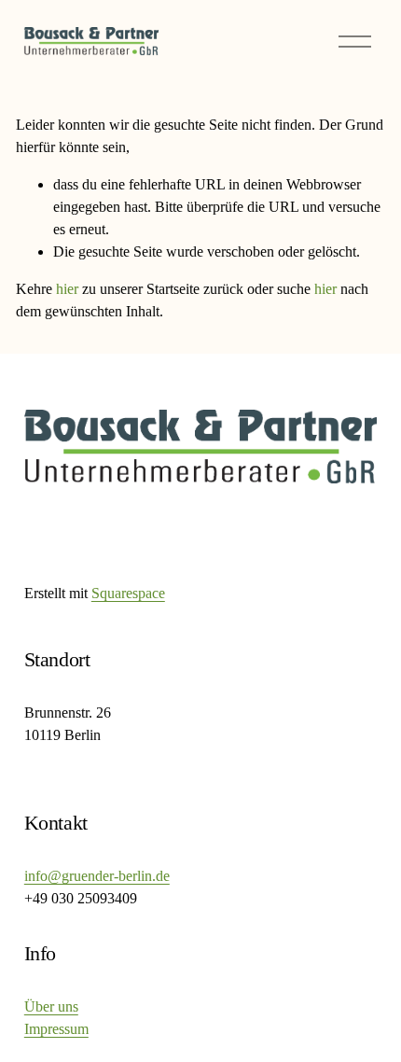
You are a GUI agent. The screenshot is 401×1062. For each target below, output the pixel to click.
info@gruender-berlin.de (97, 876)
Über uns (51, 1006)
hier (67, 289)
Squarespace (128, 593)
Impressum (56, 1029)
